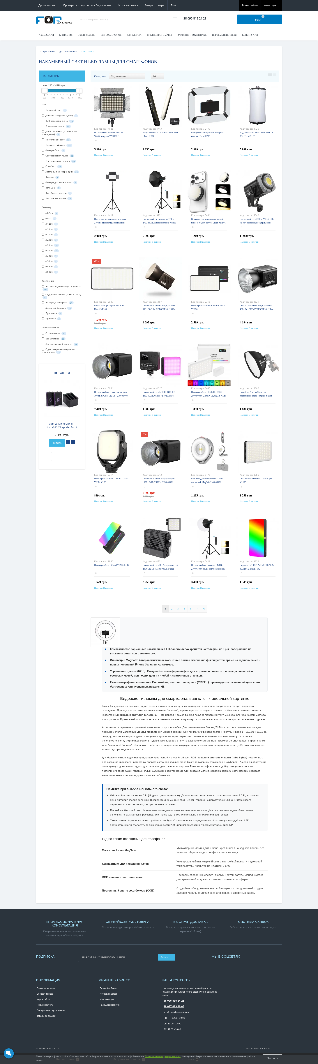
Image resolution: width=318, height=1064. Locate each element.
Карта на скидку (127, 5)
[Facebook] (246, 956)
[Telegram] (164, 1035)
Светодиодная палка (59, 155)
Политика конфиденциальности (163, 1056)
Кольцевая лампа (57, 126)
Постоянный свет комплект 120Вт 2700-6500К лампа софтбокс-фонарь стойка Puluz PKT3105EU (208, 569)
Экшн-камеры (86, 35)
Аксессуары (46, 35)
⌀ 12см (50, 223)
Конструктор (250, 35)
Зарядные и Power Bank (192, 35)
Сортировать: (100, 76)
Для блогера (134, 35)
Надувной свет (55, 110)
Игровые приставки (224, 35)
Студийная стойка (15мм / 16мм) (62, 296)
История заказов (108, 994)
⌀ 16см (50, 229)
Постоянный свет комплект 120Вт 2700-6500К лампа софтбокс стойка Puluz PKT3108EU (159, 223)
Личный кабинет (108, 988)
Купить (56, 443)
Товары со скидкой (46, 1016)
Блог (174, 5)
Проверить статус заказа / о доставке (87, 5)
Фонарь (51, 177)
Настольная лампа (58, 198)
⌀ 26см (51, 245)
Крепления (66, 35)
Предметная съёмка (159, 35)
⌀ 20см (50, 239)
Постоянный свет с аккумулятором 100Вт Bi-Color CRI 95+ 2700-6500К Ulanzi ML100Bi (111, 396)
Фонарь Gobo (54, 150)
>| (204, 608)
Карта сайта (43, 999)
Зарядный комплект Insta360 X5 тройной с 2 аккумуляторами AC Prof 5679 (62, 425)
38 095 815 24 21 (174, 1000)
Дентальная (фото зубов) (61, 115)
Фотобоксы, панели (57, 193)
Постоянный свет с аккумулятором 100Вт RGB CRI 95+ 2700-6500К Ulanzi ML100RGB (159, 482)
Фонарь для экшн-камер (60, 182)
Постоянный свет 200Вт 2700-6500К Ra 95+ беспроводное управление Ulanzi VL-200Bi (257, 223)
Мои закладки (107, 999)
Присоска (52, 318)
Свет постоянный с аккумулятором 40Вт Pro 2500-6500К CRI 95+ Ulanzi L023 (257, 309)
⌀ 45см (50, 266)
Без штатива (54, 338)
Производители (45, 1005)
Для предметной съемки (61, 344)
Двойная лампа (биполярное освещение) (59, 133)
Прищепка (53, 313)
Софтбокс (53, 166)
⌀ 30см (51, 250)
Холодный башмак (58, 307)
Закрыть (272, 1058)
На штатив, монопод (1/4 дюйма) (62, 288)
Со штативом (55, 333)
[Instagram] (248, 956)
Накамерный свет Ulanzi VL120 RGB (111, 565)
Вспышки (52, 187)
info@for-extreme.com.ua (176, 1012)
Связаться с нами (46, 988)
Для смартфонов (111, 35)
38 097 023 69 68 (174, 1006)
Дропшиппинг (47, 5)
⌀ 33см (50, 255)
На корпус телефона (58, 302)
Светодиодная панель (60, 161)
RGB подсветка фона (59, 121)
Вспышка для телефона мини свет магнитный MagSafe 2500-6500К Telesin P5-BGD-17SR (206, 482)
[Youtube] (250, 956)
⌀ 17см (50, 234)
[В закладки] (68, 442)
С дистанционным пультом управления (58, 351)
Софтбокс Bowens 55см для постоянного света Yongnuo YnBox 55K (256, 396)
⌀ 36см (50, 261)
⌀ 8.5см (51, 213)
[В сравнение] (73, 442)
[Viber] (170, 1035)
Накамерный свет (58, 145)
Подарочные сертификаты (51, 1010)
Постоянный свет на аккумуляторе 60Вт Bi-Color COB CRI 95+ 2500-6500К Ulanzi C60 (159, 309)
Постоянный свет (57, 139)
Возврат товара (154, 5)
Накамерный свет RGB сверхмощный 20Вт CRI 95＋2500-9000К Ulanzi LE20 (160, 569)
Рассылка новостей (110, 1005)
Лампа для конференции (61, 171)
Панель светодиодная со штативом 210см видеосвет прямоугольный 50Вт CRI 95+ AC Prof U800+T (110, 223)
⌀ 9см (50, 218)
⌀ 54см (50, 271)
